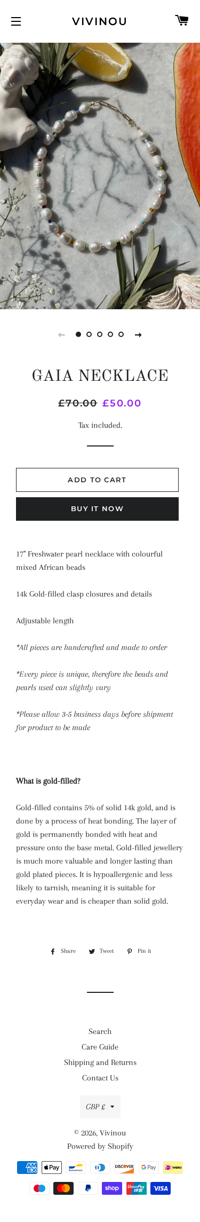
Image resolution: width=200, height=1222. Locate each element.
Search (100, 1031)
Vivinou (100, 21)
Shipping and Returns (100, 1062)
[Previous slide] (62, 334)
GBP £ (95, 1106)
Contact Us (100, 1078)
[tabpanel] (100, 174)
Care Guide (100, 1047)
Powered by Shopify (100, 1146)
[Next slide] (138, 334)
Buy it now (97, 508)
